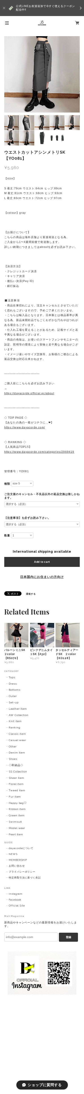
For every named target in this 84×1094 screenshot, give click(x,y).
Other (13, 746)
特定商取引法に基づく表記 (25, 877)
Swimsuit (15, 821)
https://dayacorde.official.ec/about (29, 393)
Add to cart (42, 561)
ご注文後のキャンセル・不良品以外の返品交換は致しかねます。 (42, 496)
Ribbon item (17, 809)
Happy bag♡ (18, 803)
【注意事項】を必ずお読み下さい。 (27, 517)
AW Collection (18, 715)
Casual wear (17, 740)
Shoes (13, 759)
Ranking (14, 727)
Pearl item (16, 834)
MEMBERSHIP (18, 860)
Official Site (17, 905)
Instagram (16, 893)
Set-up (14, 702)
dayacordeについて (21, 848)
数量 (7, 535)
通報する (31, 594)
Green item (17, 815)
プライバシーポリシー (22, 871)
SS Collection (18, 771)
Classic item (17, 733)
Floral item (16, 784)
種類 (7, 483)
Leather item (18, 708)
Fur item (15, 796)
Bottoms (14, 689)
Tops (12, 677)
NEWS (13, 854)
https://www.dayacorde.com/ (24, 427)
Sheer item (16, 777)
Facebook (15, 899)
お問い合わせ (17, 865)
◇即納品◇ (16, 765)
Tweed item (17, 790)
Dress (13, 683)
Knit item (15, 721)
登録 (68, 937)
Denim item (17, 752)
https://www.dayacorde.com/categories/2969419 (39, 451)
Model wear (17, 828)
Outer (13, 696)
